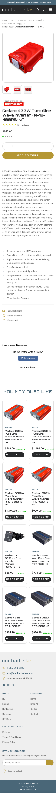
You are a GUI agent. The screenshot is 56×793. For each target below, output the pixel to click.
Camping (6, 714)
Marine (5, 704)
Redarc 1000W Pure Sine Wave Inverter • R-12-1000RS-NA (14, 437)
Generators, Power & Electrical (29, 20)
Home (4, 20)
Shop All (34, 704)
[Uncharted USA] (17, 9)
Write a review (28, 358)
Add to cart (14, 455)
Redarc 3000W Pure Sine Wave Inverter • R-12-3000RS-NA (14, 499)
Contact (34, 714)
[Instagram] (8, 684)
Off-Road (6, 719)
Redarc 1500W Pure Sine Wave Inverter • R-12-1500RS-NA (41, 499)
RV (12, 20)
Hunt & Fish (7, 709)
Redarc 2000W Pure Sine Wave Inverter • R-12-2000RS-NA (41, 437)
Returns (6, 732)
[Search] (37, 9)
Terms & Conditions (11, 737)
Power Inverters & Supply (12, 24)
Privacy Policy (8, 742)
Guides (33, 709)
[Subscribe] (49, 762)
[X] (13, 684)
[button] (9, 125)
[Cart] (44, 9)
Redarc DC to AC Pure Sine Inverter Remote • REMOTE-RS (13, 561)
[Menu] (51, 9)
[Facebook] (3, 684)
